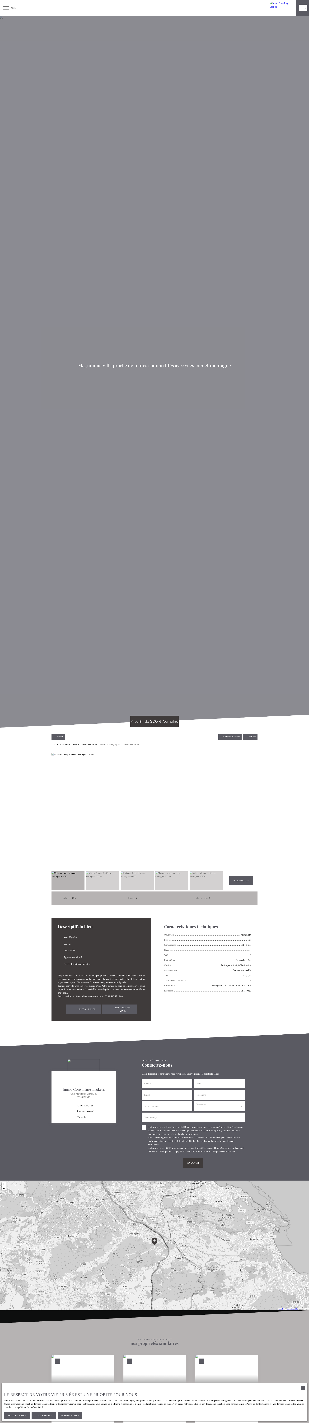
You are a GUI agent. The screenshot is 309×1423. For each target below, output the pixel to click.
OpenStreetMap (293, 1309)
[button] (241, 880)
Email (147, 1095)
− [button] (4, 1188)
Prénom (147, 1083)
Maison (76, 744)
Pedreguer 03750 (89, 744)
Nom (199, 1083)
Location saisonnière (61, 744)
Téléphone (201, 1095)
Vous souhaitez (201, 1104)
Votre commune (152, 1106)
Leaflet (281, 1309)
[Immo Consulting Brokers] (282, 8)
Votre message (150, 1117)
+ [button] (4, 1184)
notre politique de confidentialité (220, 1151)
